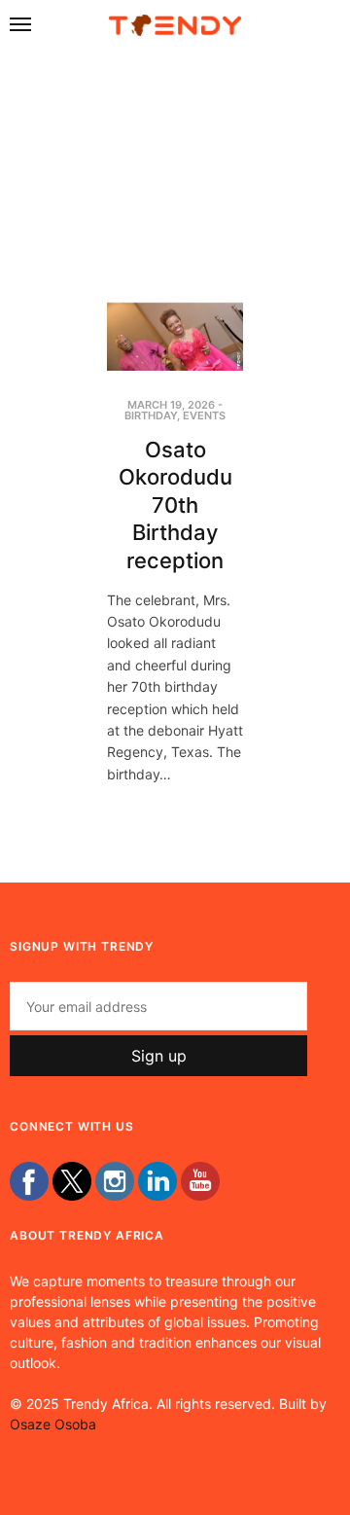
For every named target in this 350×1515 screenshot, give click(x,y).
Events (204, 415)
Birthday (150, 415)
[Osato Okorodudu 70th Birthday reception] (175, 337)
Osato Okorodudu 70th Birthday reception (175, 505)
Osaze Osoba (53, 1424)
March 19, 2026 (171, 405)
